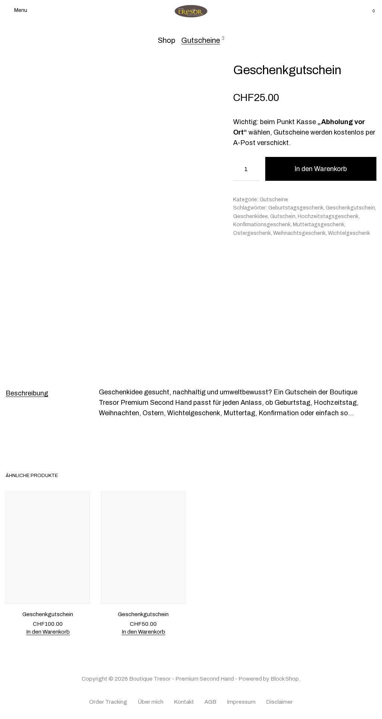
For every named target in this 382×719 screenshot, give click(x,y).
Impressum (241, 702)
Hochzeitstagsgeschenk (328, 216)
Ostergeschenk (252, 233)
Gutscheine (200, 40)
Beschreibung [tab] (27, 393)
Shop (166, 40)
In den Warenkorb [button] (48, 631)
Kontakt (184, 702)
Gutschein (282, 216)
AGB (210, 702)
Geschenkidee (250, 216)
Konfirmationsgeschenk (262, 224)
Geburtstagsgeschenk (295, 208)
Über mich (150, 702)
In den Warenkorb (320, 169)
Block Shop (284, 679)
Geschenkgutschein (350, 208)
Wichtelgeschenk (349, 233)
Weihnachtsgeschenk (299, 233)
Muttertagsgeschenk (318, 224)
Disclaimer (279, 702)
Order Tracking (108, 702)
